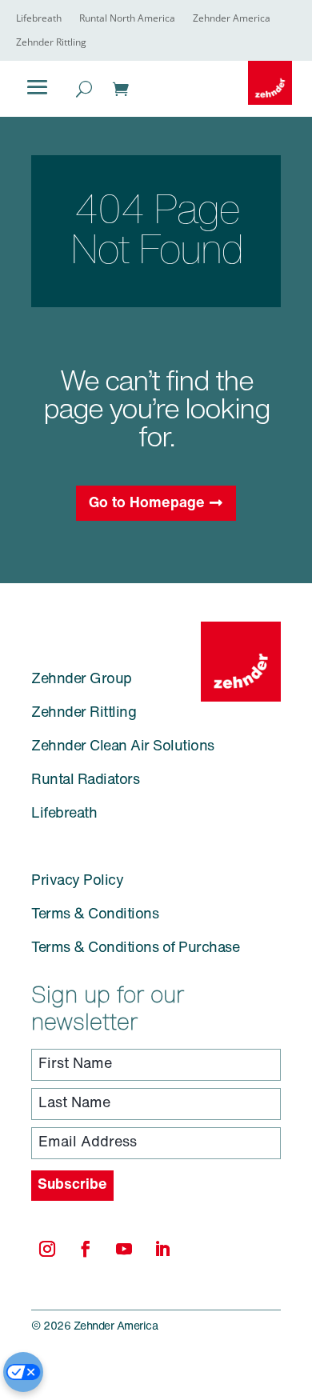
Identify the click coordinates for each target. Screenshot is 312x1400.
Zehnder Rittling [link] (51, 43)
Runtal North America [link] (127, 19)
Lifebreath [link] (39, 19)
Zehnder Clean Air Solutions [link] (122, 747)
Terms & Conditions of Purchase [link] (135, 949)
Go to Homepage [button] (147, 504)
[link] (270, 83)
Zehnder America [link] (231, 19)
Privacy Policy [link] (77, 881)
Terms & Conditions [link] (94, 915)
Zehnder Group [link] (81, 680)
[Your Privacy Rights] (23, 1372)
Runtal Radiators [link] (85, 781)
